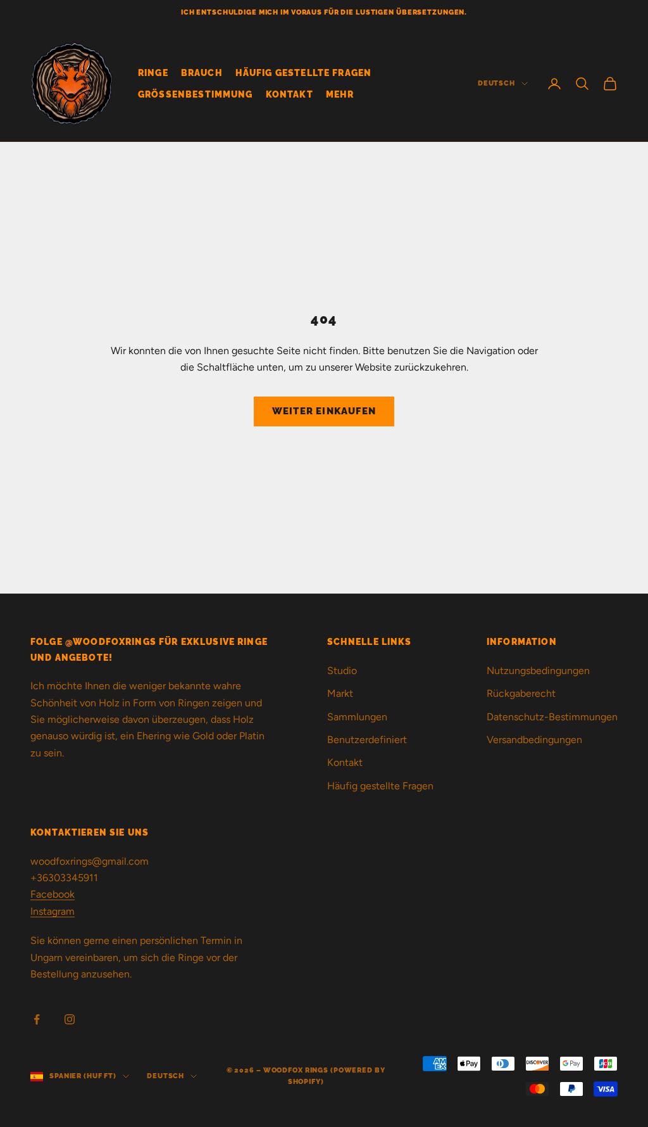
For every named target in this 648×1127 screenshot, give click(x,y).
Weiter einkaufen (324, 411)
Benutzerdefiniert (367, 740)
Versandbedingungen (534, 740)
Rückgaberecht (521, 693)
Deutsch (496, 83)
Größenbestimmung (195, 94)
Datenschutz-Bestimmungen (552, 717)
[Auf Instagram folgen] (69, 1019)
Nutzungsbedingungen (538, 671)
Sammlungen (357, 717)
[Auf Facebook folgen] (36, 1019)
